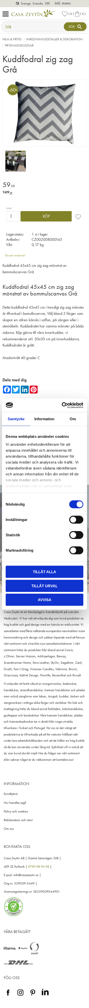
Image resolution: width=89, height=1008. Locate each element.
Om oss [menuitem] (9, 829)
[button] (6, 14)
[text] (44, 185)
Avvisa (44, 600)
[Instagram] (20, 996)
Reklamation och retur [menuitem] (18, 820)
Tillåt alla (44, 572)
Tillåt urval (44, 586)
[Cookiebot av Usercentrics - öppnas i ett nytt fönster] (62, 405)
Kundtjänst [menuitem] (11, 794)
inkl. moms (63, 3)
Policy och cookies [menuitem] (16, 811)
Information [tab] (44, 419)
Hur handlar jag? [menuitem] (15, 803)
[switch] (76, 520)
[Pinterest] (32, 996)
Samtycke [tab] (16, 419)
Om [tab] (73, 419)
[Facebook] (8, 996)
